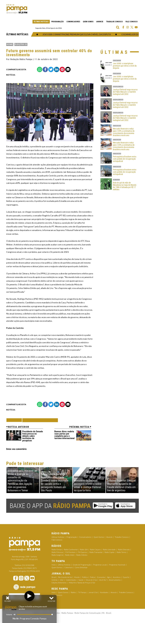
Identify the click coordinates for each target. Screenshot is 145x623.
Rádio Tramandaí (95, 552)
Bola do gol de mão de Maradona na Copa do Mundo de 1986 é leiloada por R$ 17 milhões (124, 186)
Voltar (15, 420)
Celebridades (71, 580)
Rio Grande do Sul (65, 577)
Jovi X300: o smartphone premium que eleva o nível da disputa (68, 34)
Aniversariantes (115, 580)
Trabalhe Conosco (114, 22)
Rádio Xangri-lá (57, 555)
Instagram (127, 27)
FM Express (82, 552)
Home (10, 44)
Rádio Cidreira (81, 555)
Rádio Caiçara (95, 549)
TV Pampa (82, 592)
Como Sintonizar (81, 567)
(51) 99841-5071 (30, 568)
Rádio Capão (109, 552)
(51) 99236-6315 (33, 571)
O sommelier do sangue (126, 34)
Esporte (126, 577)
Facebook (123, 27)
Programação (57, 22)
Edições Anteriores (59, 582)
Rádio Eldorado (124, 549)
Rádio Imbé (69, 555)
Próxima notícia (79, 427)
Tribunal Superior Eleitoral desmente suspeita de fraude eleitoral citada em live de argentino (121, 485)
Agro (109, 577)
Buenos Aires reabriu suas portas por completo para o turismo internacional (64, 435)
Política (85, 577)
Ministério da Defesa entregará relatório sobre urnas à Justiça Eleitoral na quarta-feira (87, 485)
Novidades (104, 592)
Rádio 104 (84, 549)
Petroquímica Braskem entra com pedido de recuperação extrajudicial (124, 158)
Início (54, 565)
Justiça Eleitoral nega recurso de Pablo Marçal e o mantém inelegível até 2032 (125, 91)
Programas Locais (100, 565)
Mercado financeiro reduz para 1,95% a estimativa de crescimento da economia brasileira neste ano (123, 132)
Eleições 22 (21, 44)
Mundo (77, 577)
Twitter (132, 27)
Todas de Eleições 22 (40, 420)
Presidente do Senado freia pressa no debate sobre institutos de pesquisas (32, 436)
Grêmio (54, 580)
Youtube (136, 27)
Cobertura (68, 567)
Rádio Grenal (57, 549)
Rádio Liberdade (109, 549)
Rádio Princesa (57, 552)
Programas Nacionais (117, 565)
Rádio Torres (121, 552)
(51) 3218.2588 (28, 565)
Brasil (54, 577)
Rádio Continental (70, 549)
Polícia (92, 577)
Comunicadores (73, 22)
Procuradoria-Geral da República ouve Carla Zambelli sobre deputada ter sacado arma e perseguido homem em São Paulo (54, 482)
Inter (62, 580)
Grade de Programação (82, 565)
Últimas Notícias (41, 22)
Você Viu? (102, 580)
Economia (101, 577)
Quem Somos (88, 22)
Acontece (117, 577)
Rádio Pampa (16, 9)
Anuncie (99, 22)
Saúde (81, 580)
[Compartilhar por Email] (68, 69)
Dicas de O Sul (91, 580)
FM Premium (70, 552)
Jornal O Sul (93, 592)
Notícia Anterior (18, 427)
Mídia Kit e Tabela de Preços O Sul (82, 582)
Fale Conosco (132, 22)
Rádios (73, 592)
